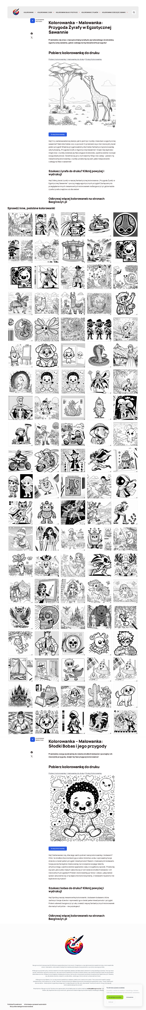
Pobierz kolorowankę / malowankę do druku (66, 59)
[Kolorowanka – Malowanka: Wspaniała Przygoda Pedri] (99, 329)
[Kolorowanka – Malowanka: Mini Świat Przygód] (20, 224)
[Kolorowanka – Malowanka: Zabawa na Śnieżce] (20, 539)
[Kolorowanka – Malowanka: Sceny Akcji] (73, 512)
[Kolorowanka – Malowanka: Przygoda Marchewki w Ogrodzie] (20, 565)
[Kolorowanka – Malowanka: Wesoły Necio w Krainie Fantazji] (125, 329)
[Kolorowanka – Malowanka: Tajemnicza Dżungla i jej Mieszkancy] (125, 617)
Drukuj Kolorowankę (93, 59)
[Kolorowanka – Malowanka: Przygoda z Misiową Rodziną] (125, 539)
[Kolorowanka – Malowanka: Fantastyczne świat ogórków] (99, 408)
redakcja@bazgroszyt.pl (94, 988)
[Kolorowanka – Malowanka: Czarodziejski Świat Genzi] (125, 486)
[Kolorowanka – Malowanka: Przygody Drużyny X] (99, 381)
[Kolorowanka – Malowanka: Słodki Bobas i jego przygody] (47, 381)
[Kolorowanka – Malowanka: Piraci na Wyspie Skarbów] (73, 277)
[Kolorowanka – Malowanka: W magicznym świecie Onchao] (73, 408)
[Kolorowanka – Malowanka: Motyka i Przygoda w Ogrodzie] (20, 434)
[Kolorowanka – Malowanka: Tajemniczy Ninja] (73, 722)
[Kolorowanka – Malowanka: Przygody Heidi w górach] (125, 355)
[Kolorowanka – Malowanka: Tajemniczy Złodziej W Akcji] (47, 669)
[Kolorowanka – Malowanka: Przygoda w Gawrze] (20, 381)
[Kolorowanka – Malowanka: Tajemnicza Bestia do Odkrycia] (73, 486)
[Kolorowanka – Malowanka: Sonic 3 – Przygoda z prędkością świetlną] (99, 565)
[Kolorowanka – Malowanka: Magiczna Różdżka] (47, 539)
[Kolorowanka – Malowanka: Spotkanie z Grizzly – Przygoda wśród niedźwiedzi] (99, 617)
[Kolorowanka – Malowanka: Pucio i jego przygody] (73, 355)
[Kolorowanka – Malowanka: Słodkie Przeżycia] (73, 329)
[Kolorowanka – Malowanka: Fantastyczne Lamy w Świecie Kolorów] (47, 303)
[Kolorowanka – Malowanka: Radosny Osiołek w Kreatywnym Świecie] (47, 408)
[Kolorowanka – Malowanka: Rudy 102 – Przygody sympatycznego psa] (73, 696)
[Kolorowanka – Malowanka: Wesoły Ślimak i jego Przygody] (99, 277)
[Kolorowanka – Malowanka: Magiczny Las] (99, 303)
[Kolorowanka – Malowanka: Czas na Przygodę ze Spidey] (20, 408)
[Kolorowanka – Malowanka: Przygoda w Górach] (20, 591)
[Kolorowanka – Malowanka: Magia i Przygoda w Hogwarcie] (73, 617)
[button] (134, 12)
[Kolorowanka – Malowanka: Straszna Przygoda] (20, 696)
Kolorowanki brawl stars (40, 739)
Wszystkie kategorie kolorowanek (21, 1006)
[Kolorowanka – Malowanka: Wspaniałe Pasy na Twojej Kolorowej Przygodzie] (73, 251)
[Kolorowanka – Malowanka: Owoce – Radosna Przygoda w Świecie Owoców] (47, 722)
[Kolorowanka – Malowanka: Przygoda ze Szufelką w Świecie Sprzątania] (99, 669)
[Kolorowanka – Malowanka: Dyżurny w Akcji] (47, 643)
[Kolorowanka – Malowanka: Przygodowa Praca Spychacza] (47, 696)
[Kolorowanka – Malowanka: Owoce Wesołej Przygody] (47, 486)
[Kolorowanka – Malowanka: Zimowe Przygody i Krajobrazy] (125, 460)
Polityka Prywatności (14, 1004)
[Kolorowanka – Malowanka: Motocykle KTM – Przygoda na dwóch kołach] (99, 224)
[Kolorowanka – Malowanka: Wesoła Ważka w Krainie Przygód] (47, 329)
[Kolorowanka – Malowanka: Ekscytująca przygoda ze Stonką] (125, 381)
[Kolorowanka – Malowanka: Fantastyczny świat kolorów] (20, 329)
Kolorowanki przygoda (40, 20)
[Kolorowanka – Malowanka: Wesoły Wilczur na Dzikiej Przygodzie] (99, 512)
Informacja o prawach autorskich (35, 1004)
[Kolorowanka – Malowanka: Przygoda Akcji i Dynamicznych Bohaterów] (99, 460)
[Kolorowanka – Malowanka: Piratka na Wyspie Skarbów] (73, 539)
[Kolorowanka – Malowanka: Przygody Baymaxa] (47, 512)
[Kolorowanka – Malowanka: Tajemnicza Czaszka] (47, 617)
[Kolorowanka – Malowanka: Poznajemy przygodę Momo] (125, 251)
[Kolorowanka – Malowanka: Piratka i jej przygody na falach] (73, 591)
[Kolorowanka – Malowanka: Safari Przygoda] (99, 434)
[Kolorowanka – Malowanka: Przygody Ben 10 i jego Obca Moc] (125, 643)
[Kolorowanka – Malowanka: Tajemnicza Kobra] (99, 355)
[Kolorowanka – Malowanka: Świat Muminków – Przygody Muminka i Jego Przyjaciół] (99, 539)
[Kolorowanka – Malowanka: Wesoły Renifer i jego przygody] (125, 565)
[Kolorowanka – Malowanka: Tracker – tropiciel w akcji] (125, 512)
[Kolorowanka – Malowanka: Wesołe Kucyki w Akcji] (99, 591)
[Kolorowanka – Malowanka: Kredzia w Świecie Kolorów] (20, 355)
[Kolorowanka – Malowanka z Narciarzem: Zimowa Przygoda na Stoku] (99, 722)
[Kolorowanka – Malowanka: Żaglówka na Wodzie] (20, 669)
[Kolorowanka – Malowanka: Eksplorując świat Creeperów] (99, 643)
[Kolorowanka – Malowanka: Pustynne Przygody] (99, 696)
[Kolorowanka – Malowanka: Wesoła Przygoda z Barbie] (73, 565)
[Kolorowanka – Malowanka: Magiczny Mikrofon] (125, 722)
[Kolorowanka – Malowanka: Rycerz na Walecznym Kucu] (20, 303)
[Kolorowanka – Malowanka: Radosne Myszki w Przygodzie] (125, 434)
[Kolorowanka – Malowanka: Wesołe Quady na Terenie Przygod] (47, 251)
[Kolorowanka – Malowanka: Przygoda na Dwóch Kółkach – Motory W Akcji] (20, 460)
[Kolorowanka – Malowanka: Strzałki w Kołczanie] (47, 277)
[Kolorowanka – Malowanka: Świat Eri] (20, 251)
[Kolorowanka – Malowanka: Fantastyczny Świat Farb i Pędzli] (47, 591)
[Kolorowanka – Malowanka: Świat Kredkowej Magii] (73, 460)
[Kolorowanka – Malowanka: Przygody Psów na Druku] (125, 696)
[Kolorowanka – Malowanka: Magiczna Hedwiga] (20, 617)
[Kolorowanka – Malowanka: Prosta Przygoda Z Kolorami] (20, 486)
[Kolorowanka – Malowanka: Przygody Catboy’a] (20, 512)
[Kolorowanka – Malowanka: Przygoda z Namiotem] (125, 408)
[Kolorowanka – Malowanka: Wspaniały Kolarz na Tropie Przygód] (99, 486)
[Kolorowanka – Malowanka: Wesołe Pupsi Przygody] (47, 355)
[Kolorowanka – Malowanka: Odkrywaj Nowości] (99, 251)
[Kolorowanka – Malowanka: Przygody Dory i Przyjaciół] (125, 303)
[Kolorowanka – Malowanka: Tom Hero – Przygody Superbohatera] (73, 669)
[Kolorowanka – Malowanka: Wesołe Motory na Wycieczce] (73, 434)
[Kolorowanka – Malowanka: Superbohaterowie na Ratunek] (47, 224)
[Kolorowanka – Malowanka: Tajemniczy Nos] (125, 224)
